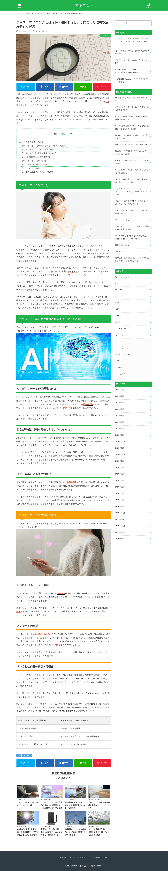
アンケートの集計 (33, 168)
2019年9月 (119, 532)
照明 (118, 361)
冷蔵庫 (119, 367)
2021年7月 (119, 396)
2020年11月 (120, 448)
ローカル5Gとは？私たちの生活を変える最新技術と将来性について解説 (131, 237)
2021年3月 (119, 422)
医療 (117, 303)
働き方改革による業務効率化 (38, 157)
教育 (117, 309)
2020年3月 (119, 500)
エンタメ (118, 322)
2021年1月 (119, 435)
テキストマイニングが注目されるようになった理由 (44, 146)
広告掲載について (122, 245)
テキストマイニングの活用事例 (35, 161)
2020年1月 (119, 506)
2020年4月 (119, 493)
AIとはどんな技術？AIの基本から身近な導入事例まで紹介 (132, 108)
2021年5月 (119, 409)
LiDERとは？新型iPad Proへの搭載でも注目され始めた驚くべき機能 (132, 127)
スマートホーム (121, 335)
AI (19, 755)
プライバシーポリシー (124, 220)
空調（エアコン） (124, 354)
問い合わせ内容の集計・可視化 (39, 172)
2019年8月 (119, 539)
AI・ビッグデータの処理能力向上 (40, 149)
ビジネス (28, 755)
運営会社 (118, 252)
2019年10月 (120, 526)
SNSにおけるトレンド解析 (37, 164)
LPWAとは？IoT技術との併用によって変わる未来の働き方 (132, 136)
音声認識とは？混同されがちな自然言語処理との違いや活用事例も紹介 (132, 259)
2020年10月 (120, 454)
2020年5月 (119, 487)
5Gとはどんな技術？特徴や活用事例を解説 (131, 99)
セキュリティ (122, 374)
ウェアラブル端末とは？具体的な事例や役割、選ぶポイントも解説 (132, 180)
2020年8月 (119, 467)
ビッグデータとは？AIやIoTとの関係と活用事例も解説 (131, 211)
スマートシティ (121, 329)
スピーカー (121, 348)
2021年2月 (119, 429)
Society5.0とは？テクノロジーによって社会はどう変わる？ (131, 171)
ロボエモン (84, 5)
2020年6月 (119, 480)
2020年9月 (119, 461)
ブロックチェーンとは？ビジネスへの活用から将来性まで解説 (132, 227)
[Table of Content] (71, 133)
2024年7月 (119, 390)
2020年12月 (120, 441)
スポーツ (118, 316)
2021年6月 (119, 403)
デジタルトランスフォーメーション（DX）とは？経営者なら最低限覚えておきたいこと (131, 192)
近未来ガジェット (122, 277)
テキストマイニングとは (32, 142)
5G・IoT (118, 290)
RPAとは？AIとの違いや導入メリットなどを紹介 (132, 162)
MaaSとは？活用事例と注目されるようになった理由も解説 (131, 152)
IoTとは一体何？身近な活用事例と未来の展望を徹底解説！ (131, 117)
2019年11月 (120, 519)
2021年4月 (119, 416)
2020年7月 (119, 474)
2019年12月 (120, 513)
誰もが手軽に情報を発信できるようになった (45, 153)
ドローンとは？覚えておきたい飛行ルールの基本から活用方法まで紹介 (132, 202)
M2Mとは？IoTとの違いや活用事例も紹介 (131, 145)
